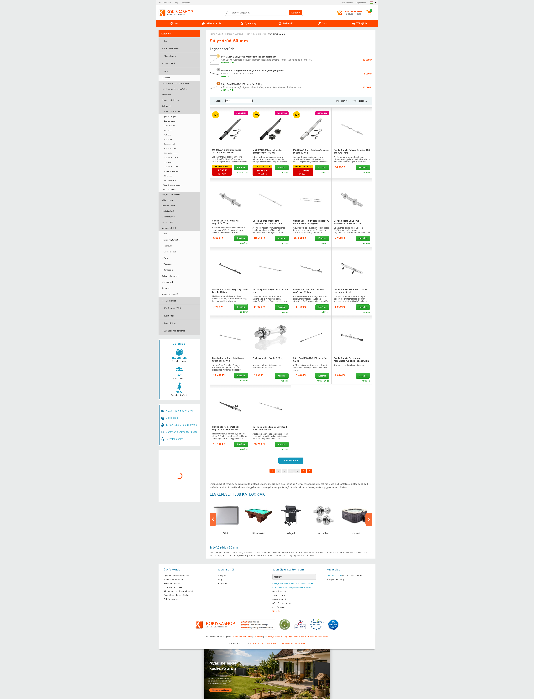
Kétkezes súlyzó (169, 189)
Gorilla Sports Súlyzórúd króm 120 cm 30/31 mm (352, 151)
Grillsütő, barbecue (273, 637)
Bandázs (166, 288)
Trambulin (167, 246)
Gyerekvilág (169, 56)
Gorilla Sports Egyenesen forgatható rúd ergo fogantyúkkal (351, 359)
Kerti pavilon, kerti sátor (316, 637)
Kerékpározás (169, 252)
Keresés (295, 12)
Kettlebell (167, 130)
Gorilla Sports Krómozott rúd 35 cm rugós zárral (350, 291)
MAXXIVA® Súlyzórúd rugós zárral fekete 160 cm (226, 151)
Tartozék (167, 135)
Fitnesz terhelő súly (170, 100)
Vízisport (166, 264)
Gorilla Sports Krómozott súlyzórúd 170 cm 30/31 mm (267, 222)
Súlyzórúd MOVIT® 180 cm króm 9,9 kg (310, 359)
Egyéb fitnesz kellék (171, 194)
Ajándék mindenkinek (173, 331)
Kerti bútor (299, 637)
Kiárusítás (168, 316)
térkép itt (276, 611)
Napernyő (288, 637)
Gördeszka (167, 270)
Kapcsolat (186, 3)
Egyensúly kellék (169, 228)
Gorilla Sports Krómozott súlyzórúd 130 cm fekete (225, 428)
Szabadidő (168, 63)
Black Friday (169, 323)
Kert (165, 41)
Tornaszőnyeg (168, 217)
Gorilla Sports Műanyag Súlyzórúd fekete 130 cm (230, 290)
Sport (166, 71)
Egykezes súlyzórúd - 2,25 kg (268, 358)
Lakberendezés (171, 48)
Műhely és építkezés (242, 637)
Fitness (166, 78)
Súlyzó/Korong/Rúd (171, 112)
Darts (165, 258)
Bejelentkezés (347, 3)
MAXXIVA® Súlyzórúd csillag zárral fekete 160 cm (267, 151)
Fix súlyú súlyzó (169, 180)
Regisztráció (361, 3)
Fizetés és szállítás (173, 587)
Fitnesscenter (168, 200)
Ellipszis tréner (168, 206)
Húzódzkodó (167, 222)
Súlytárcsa (166, 95)
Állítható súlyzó (169, 121)
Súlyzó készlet (169, 126)
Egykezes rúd (169, 144)
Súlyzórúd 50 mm (171, 158)
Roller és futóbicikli (170, 276)
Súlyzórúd (166, 106)
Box (164, 234)
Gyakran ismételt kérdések (176, 576)
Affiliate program (172, 599)
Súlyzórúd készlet (171, 167)
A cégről (222, 576)
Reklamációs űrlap (172, 583)
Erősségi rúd (169, 162)
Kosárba (241, 167)
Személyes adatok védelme (177, 595)
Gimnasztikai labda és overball (175, 84)
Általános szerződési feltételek (178, 591)
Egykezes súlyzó (169, 117)
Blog (176, 3)
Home (212, 34)
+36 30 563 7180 (334, 576)
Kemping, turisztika (171, 240)
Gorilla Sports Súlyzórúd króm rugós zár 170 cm (228, 359)
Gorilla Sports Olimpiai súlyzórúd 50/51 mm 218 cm (270, 428)
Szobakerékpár (168, 211)
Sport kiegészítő (170, 294)
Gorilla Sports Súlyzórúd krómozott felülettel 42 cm (348, 222)
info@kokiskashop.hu (337, 580)
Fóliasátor (258, 637)
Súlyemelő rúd (170, 148)
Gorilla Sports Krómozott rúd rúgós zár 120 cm (308, 291)
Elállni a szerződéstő (173, 580)
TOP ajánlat (169, 301)
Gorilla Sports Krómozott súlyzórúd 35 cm (225, 222)
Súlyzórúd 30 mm (171, 153)
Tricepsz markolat (171, 171)
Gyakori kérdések (164, 3)
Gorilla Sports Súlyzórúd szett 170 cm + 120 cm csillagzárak (311, 222)
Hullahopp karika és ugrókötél (174, 89)
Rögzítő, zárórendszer (172, 185)
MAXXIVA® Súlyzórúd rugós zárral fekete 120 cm (311, 151)
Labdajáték (167, 282)
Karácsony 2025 (171, 308)
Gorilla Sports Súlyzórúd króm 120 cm (270, 291)
